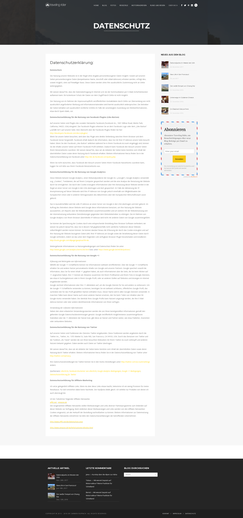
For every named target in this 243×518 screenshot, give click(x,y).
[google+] (188, 5)
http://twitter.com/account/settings (135, 362)
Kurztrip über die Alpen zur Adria (104, 474)
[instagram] (192, 5)
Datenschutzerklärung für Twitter (63, 374)
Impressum (177, 513)
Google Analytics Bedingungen (109, 371)
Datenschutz (190, 513)
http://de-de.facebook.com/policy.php (100, 157)
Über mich (173, 5)
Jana (87, 474)
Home (96, 5)
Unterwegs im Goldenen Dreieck (182, 97)
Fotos (113, 5)
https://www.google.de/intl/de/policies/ (114, 249)
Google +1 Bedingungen (131, 371)
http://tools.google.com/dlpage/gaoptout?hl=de (69, 240)
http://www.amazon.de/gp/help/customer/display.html (71, 427)
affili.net (53, 402)
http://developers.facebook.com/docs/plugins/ (69, 133)
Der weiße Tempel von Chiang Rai (182, 86)
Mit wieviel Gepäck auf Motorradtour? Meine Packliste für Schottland (99, 483)
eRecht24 (64, 371)
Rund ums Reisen (157, 5)
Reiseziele (124, 5)
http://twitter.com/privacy (60, 356)
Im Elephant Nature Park (179, 109)
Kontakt (166, 513)
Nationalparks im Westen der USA (182, 63)
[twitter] (185, 5)
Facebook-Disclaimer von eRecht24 (82, 371)
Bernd (88, 492)
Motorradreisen (139, 5)
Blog (104, 5)
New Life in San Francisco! (179, 74)
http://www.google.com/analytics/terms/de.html (69, 249)
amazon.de (62, 402)
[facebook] (181, 5)
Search (195, 5)
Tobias (88, 480)
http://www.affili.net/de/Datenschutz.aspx (66, 421)
